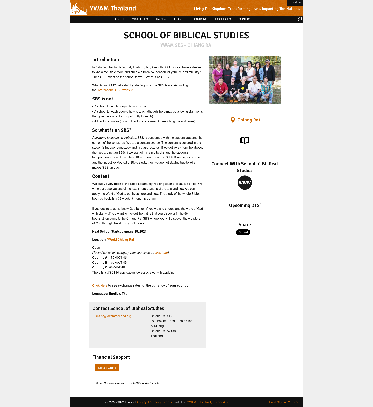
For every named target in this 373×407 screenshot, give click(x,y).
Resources (222, 19)
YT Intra (293, 402)
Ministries (140, 19)
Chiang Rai (248, 120)
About (119, 19)
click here (161, 252)
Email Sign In (277, 402)
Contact (245, 19)
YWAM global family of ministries (207, 402)
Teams (179, 19)
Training (160, 19)
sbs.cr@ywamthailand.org (113, 316)
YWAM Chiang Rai (120, 239)
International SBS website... (116, 90)
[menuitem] (120, 19)
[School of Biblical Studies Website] (245, 182)
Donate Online (107, 367)
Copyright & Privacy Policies (154, 402)
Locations (199, 19)
